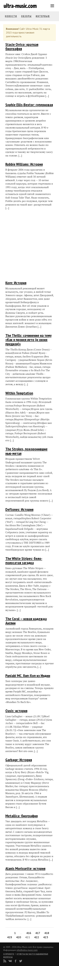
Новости (11, 16)
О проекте (8, 954)
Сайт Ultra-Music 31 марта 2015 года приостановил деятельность (28, 32)
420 (18, 937)
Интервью (43, 16)
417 (37, 933)
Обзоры (26, 16)
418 (46, 933)
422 (36, 937)
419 (9, 937)
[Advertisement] (25, 245)
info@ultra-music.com (27, 950)
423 (45, 937)
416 (28, 933)
